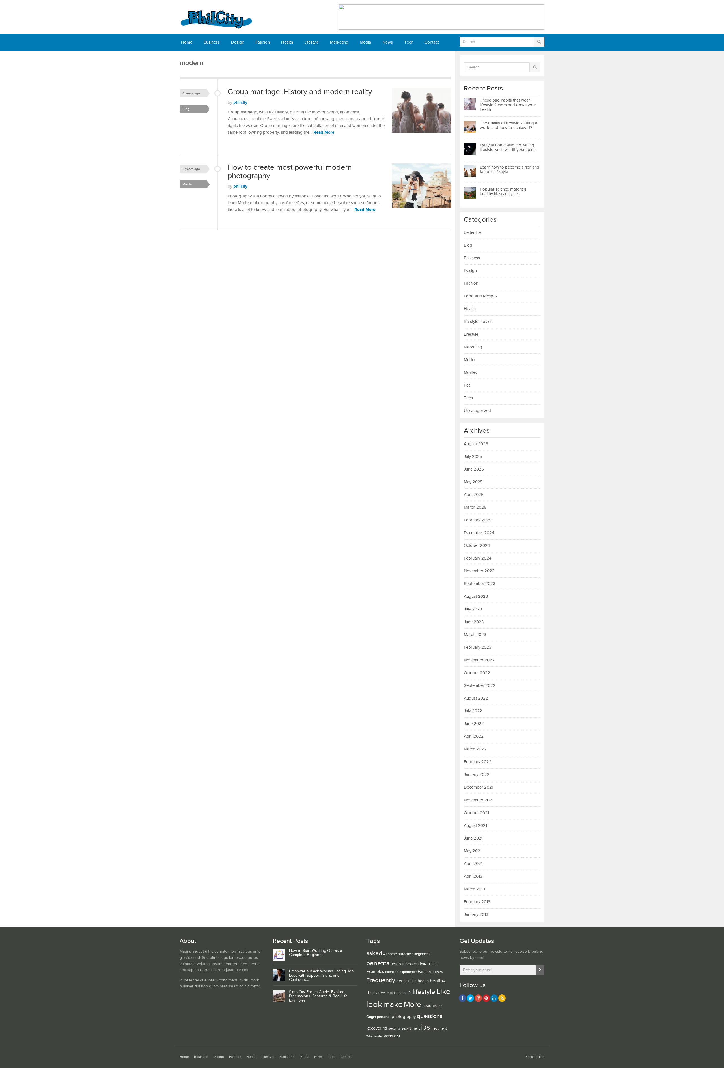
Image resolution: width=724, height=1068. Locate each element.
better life (472, 232)
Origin (371, 1017)
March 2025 (475, 507)
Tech (408, 42)
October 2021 (476, 812)
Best (394, 964)
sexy (405, 1028)
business (406, 964)
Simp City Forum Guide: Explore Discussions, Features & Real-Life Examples (318, 996)
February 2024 (477, 558)
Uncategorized (477, 410)
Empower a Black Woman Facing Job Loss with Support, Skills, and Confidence (321, 975)
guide (410, 981)
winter (378, 1036)
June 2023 (474, 622)
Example (429, 963)
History (371, 993)
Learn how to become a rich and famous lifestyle (509, 169)
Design (237, 42)
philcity (240, 102)
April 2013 (473, 876)
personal (384, 1017)
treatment (439, 1028)
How (381, 993)
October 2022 (477, 672)
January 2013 (476, 914)
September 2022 (479, 685)
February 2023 (477, 647)
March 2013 (474, 889)
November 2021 (479, 800)
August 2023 (476, 596)
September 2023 (479, 583)
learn (402, 993)
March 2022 (475, 749)
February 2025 (478, 520)
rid (384, 1028)
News (387, 42)
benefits (377, 963)
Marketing (339, 42)
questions (430, 1016)
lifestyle (424, 992)
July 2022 (473, 711)
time (413, 1028)
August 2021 (475, 825)
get (399, 981)
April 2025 (474, 494)
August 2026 (476, 443)
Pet (467, 385)
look (374, 1004)
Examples (375, 971)
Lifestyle (311, 42)
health (423, 981)
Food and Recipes (480, 296)
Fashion (262, 42)
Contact (432, 42)
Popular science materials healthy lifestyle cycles (503, 192)
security (394, 1028)
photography (404, 1016)
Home (186, 42)
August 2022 (476, 698)
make (393, 1004)
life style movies (478, 321)
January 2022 (477, 774)
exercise (391, 972)
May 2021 (473, 851)
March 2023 (475, 634)
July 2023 (473, 609)
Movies (470, 372)
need (427, 1005)
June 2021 (473, 838)
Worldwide (392, 1036)
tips (424, 1027)
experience (408, 972)
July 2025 (473, 456)
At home (390, 954)
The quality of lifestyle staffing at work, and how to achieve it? (509, 125)
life (409, 993)
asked (374, 953)
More (412, 1004)
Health (287, 42)
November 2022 (479, 660)
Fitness (438, 972)
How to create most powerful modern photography (290, 171)
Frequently (380, 980)
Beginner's (422, 954)
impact (391, 993)
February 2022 (478, 762)
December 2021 (478, 787)
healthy (437, 981)
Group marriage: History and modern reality (300, 91)
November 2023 (479, 571)
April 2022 (474, 736)
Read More (323, 132)
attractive (405, 954)
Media (365, 42)
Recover (373, 1028)
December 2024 (479, 532)
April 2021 (473, 863)
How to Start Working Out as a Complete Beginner (315, 952)
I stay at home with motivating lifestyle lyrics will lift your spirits (508, 147)
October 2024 (477, 545)
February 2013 (477, 901)
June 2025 (474, 469)
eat (416, 964)
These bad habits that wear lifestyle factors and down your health (508, 105)
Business (212, 42)
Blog (185, 109)
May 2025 (473, 482)
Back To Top (534, 1057)
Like (443, 991)
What (369, 1036)
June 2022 (474, 723)
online (437, 1006)
